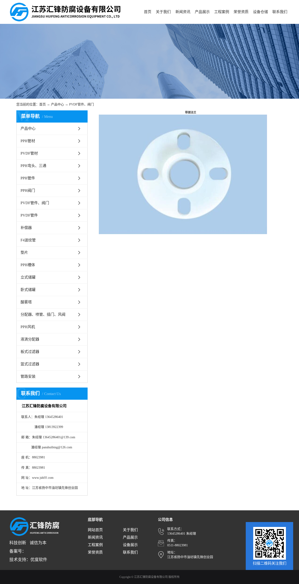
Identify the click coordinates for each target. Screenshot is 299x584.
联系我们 (279, 12)
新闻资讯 (182, 12)
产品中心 (57, 104)
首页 (147, 12)
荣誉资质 (241, 12)
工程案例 (221, 12)
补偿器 (26, 228)
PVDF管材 (29, 153)
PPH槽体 (28, 265)
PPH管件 (28, 178)
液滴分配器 (30, 339)
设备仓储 (260, 12)
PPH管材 (28, 141)
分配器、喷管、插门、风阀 (43, 314)
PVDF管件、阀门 (81, 104)
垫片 (24, 252)
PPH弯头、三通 (33, 166)
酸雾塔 (26, 302)
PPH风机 (28, 327)
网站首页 (95, 530)
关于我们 (163, 12)
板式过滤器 (30, 352)
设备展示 (130, 545)
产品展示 (202, 12)
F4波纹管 (28, 240)
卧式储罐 (28, 290)
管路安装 (28, 376)
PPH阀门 (28, 190)
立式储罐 (28, 277)
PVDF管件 (29, 215)
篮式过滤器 (30, 364)
